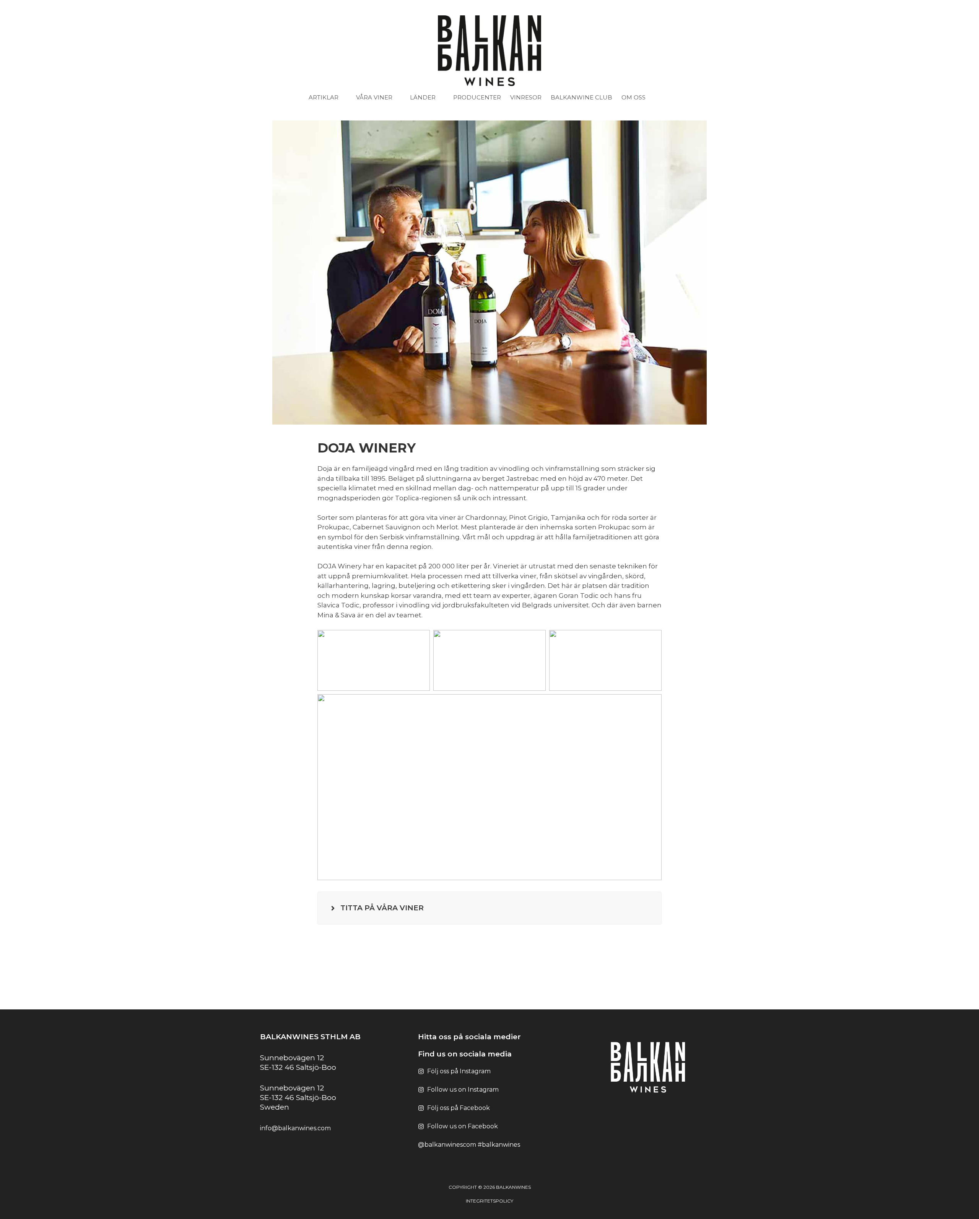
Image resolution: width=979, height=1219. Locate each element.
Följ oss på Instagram (459, 1071)
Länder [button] (423, 97)
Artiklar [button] (323, 97)
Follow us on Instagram (463, 1089)
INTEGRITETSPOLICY (489, 1201)
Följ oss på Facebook (458, 1108)
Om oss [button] (633, 97)
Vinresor (526, 97)
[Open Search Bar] (667, 97)
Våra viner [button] (374, 97)
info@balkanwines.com (295, 1128)
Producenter (477, 97)
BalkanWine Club (581, 97)
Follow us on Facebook (462, 1126)
